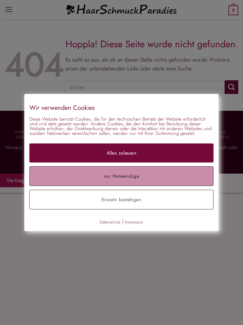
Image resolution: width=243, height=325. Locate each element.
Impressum (134, 222)
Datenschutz (110, 222)
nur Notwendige (121, 176)
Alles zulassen (121, 152)
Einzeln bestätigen (121, 199)
